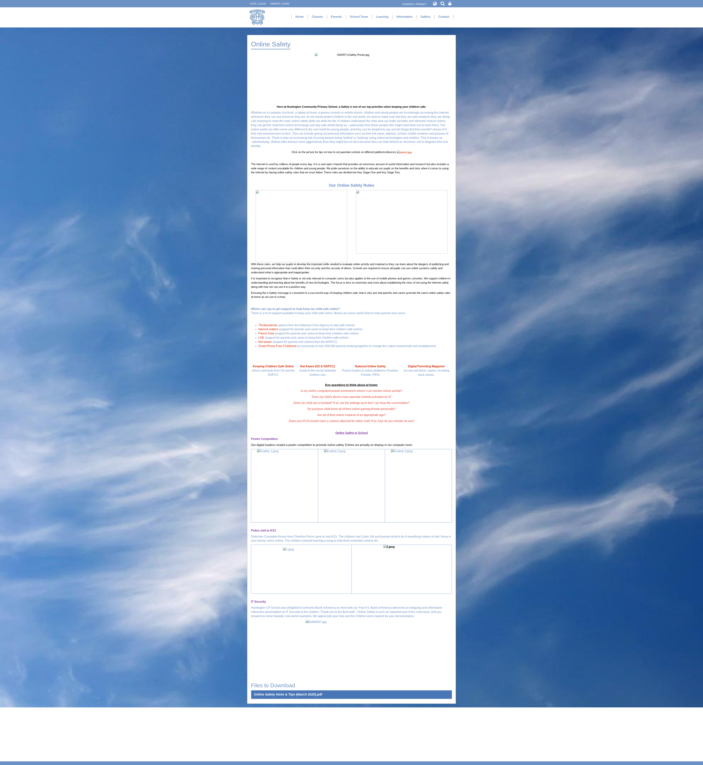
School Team (359, 16)
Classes (317, 16)
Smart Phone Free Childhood (277, 346)
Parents (336, 16)
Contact (443, 16)
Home (299, 16)
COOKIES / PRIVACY (414, 4)
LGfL (261, 337)
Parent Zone (266, 333)
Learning (382, 16)
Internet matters (268, 329)
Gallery (425, 16)
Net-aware (265, 341)
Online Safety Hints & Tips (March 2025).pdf (288, 694)
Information (404, 16)
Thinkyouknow (267, 325)
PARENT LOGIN (279, 3)
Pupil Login (258, 3)
